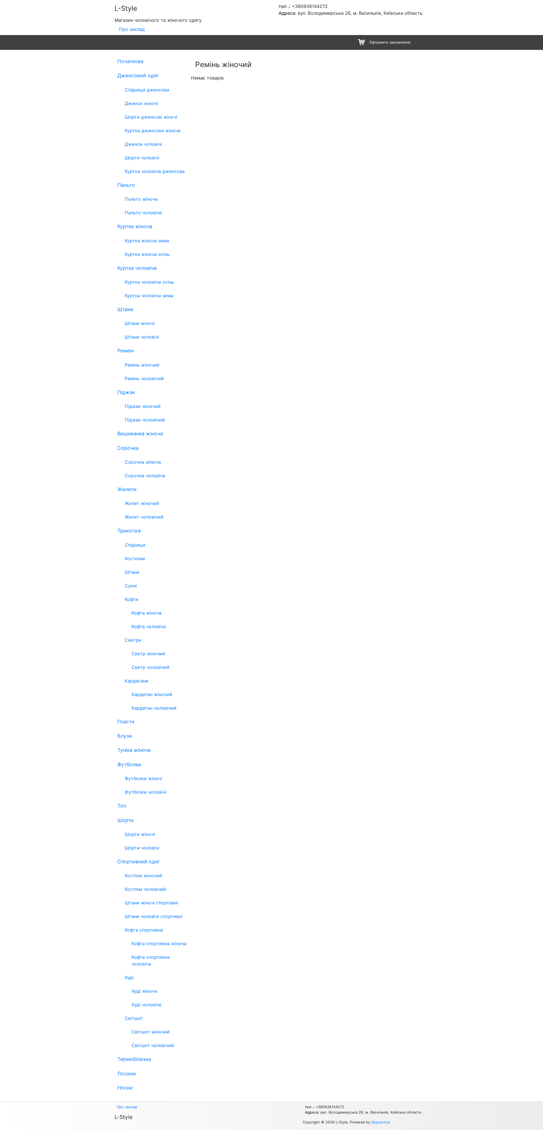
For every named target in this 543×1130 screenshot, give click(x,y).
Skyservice (380, 1122)
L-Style (126, 8)
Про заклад (132, 29)
